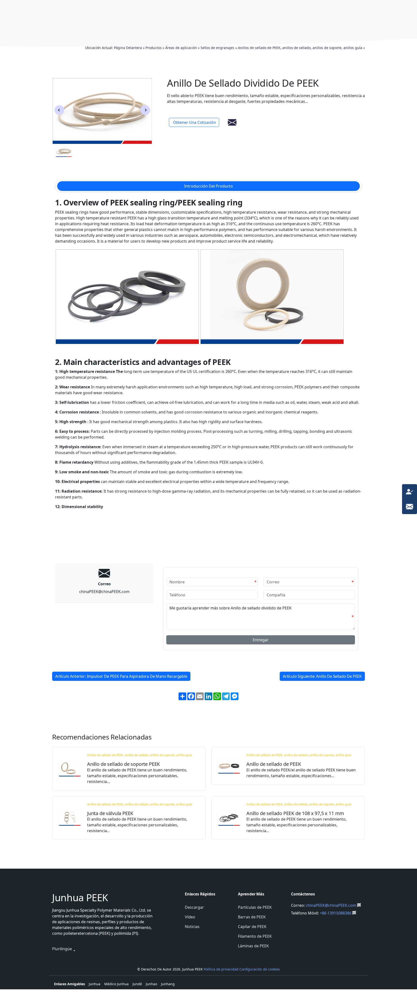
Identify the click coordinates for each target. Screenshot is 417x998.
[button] (145, 110)
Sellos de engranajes (217, 47)
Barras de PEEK (252, 917)
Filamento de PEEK (255, 936)
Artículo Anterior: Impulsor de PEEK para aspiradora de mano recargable (121, 676)
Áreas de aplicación (181, 47)
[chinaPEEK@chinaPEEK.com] (409, 506)
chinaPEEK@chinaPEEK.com (331, 905)
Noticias (192, 926)
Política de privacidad (221, 969)
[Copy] (359, 905)
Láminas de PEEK (253, 946)
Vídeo (190, 917)
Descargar (194, 907)
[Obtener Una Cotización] (409, 491)
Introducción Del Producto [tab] (208, 186)
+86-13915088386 (335, 913)
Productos (154, 47)
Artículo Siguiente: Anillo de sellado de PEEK (322, 676)
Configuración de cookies (259, 969)
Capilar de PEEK (252, 926)
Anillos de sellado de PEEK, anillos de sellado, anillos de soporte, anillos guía (300, 47)
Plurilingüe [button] (62, 948)
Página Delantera (128, 47)
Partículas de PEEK (255, 907)
